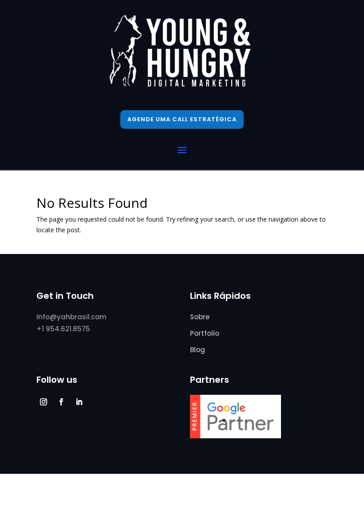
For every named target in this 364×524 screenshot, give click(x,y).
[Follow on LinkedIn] (79, 402)
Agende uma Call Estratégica (182, 119)
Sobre (200, 317)
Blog (197, 349)
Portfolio (204, 333)
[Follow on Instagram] (43, 402)
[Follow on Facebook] (61, 402)
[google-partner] (235, 436)
